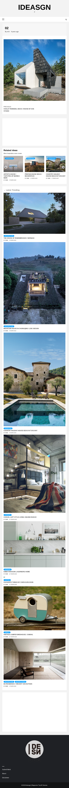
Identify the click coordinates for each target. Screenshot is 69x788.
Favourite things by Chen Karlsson (18, 582)
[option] (13, 169)
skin (8, 31)
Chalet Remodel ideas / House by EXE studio (19, 109)
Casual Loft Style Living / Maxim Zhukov (20, 517)
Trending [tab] (15, 190)
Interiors (8, 515)
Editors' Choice (20, 681)
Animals (7, 632)
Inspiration (9, 158)
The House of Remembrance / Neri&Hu (19, 238)
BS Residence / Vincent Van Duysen (18, 684)
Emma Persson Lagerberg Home (17, 571)
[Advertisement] (34, 132)
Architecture (9, 236)
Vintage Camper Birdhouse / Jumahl (18, 634)
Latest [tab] (8, 190)
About (4, 773)
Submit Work (6, 769)
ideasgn (34, 7)
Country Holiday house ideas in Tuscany (20, 430)
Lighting (7, 580)
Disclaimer (5, 778)
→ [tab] (4, 190)
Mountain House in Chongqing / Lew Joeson (21, 328)
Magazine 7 (35, 785)
